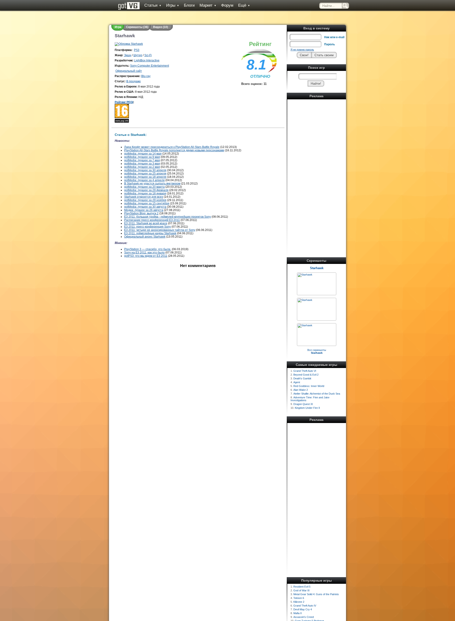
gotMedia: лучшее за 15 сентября (146, 203)
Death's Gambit (302, 378)
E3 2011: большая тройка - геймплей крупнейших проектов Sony (167, 216)
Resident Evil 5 (301, 586)
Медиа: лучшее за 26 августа (143, 210)
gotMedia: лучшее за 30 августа (145, 206)
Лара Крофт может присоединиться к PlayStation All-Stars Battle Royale (171, 147)
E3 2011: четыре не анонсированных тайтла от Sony (159, 230)
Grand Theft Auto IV (304, 605)
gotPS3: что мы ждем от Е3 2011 (145, 256)
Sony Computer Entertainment (149, 65)
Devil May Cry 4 (302, 609)
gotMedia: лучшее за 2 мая (142, 167)
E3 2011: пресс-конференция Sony (147, 226)
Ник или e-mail (334, 37)
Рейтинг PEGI (124, 102)
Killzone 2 (298, 601)
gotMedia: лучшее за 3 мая (142, 163)
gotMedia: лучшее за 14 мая (143, 153)
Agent (296, 382)
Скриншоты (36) (137, 27)
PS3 (136, 50)
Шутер (137, 55)
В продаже (133, 81)
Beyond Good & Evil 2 (305, 374)
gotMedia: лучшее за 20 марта (144, 187)
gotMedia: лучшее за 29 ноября (145, 200)
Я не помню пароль (302, 49)
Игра (118, 27)
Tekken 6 (298, 598)
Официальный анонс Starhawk (144, 236)
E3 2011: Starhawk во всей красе (145, 223)
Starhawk (316, 268)
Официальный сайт (128, 71)
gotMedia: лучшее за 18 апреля (145, 177)
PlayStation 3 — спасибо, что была (147, 249)
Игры (172, 5)
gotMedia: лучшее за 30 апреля (145, 170)
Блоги (189, 5)
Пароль (329, 44)
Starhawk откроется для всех (143, 196)
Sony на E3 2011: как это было (144, 252)
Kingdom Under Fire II (307, 407)
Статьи (152, 5)
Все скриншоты (316, 351)
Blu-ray (145, 76)
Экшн (127, 55)
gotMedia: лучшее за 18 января (145, 193)
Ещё (244, 5)
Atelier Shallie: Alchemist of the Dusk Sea (316, 393)
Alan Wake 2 (300, 389)
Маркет (208, 5)
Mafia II (297, 613)
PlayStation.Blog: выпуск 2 (141, 213)
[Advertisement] (317, 172)
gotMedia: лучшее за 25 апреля (145, 173)
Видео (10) (160, 27)
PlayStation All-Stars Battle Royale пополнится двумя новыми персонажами (174, 150)
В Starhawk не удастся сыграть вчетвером (152, 183)
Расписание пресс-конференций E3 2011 (152, 220)
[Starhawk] (305, 274)
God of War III (301, 590)
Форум (227, 5)
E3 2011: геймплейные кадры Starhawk (150, 233)
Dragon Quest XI (303, 404)
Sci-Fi (148, 55)
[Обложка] (129, 44)
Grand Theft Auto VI (304, 370)
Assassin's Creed (303, 617)
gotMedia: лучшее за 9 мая (142, 157)
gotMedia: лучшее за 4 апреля (144, 180)
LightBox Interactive (146, 60)
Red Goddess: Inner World (308, 386)
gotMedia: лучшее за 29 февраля (146, 190)
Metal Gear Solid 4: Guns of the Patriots (316, 594)
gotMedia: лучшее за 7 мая (142, 160)
